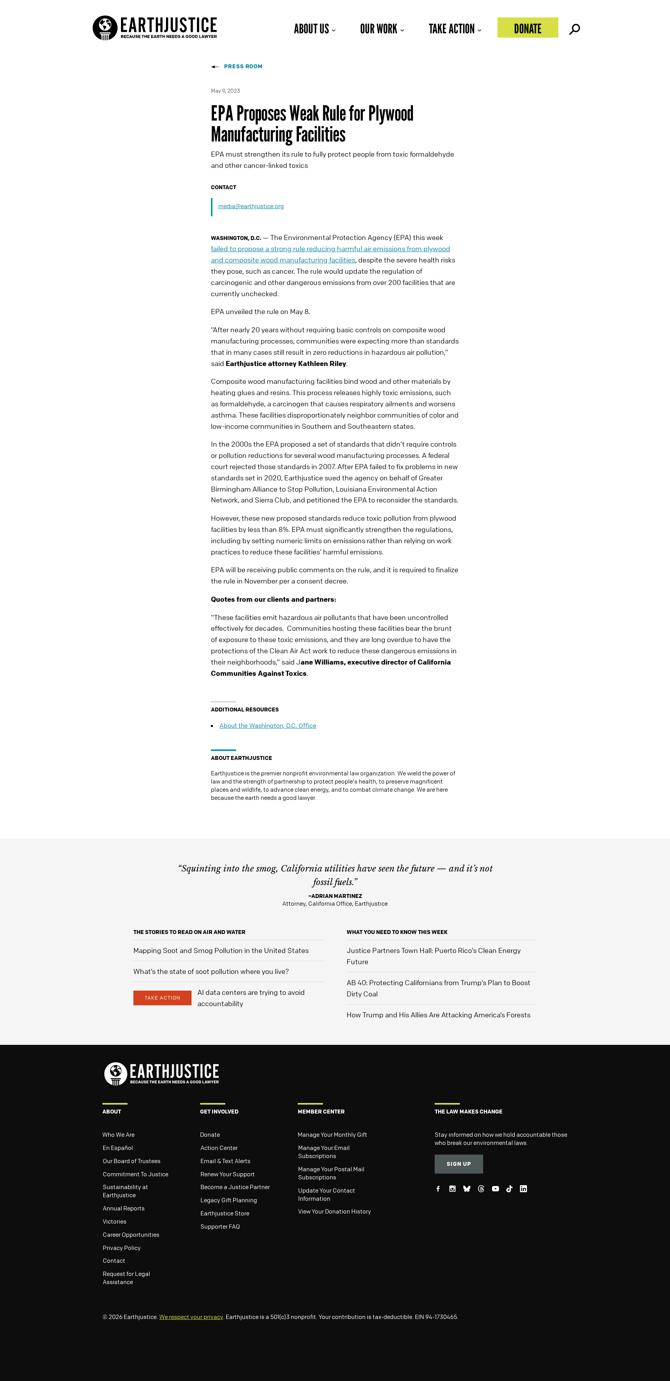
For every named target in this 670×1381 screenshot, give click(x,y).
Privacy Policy (122, 1248)
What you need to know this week (397, 932)
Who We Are (118, 1134)
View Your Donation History (334, 1211)
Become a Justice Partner (235, 1187)
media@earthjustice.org (251, 206)
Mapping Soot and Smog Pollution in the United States (221, 950)
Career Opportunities (131, 1234)
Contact (114, 1260)
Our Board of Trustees (132, 1161)
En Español (118, 1147)
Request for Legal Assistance (126, 1278)
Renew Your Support (227, 1174)
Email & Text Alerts (225, 1161)
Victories (114, 1221)
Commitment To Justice (135, 1174)
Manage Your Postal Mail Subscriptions (331, 1173)
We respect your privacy (191, 1317)
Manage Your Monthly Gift (332, 1134)
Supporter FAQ (220, 1226)
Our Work (378, 28)
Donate (528, 28)
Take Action (452, 28)
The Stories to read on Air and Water (189, 932)
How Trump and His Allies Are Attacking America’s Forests (438, 1014)
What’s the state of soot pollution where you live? (211, 971)
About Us (311, 28)
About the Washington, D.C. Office (267, 725)
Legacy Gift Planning (228, 1200)
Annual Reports (124, 1208)
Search (574, 27)
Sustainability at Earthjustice (125, 1191)
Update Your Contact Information (326, 1194)
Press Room (243, 66)
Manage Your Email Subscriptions (324, 1152)
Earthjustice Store (224, 1213)
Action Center (219, 1147)
